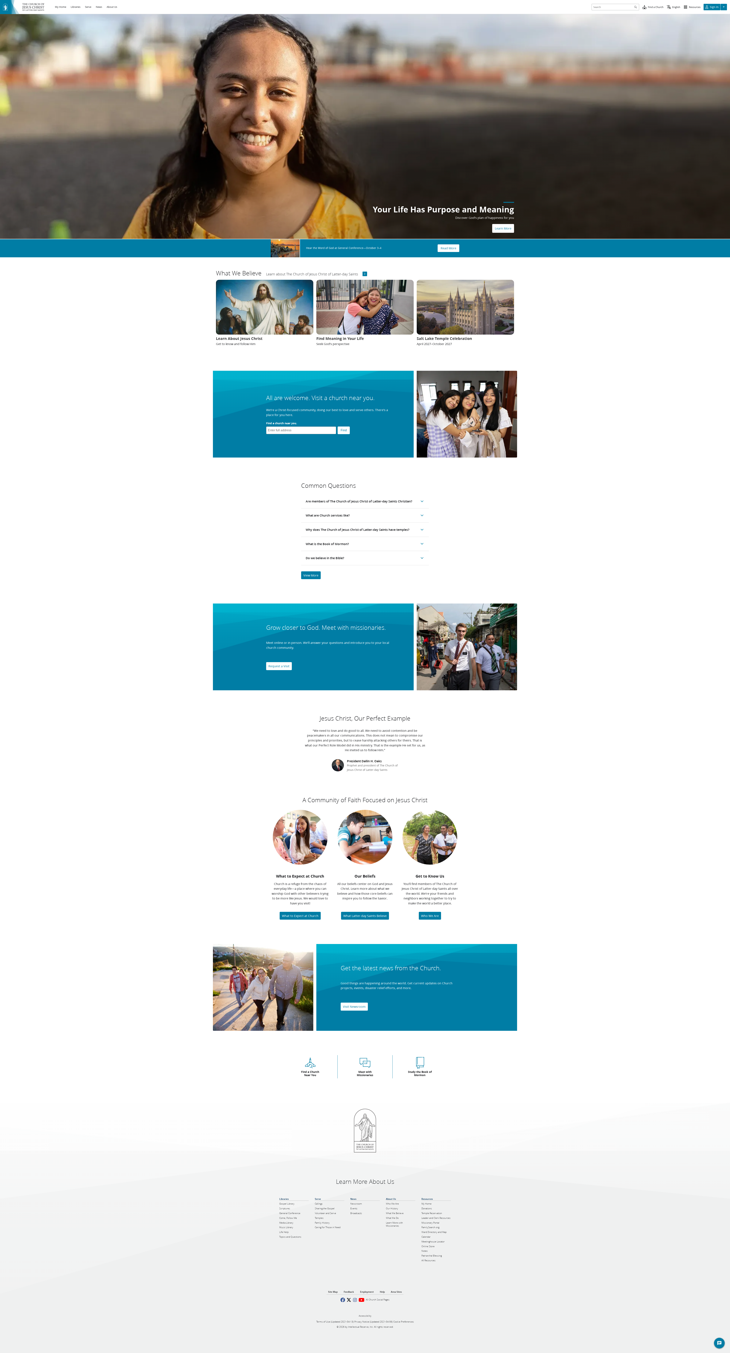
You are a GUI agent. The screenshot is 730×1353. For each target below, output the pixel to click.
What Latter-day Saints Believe (365, 916)
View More (310, 575)
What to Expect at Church (300, 916)
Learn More (503, 228)
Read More (448, 248)
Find (344, 430)
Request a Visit (279, 666)
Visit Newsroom (354, 1006)
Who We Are (430, 916)
